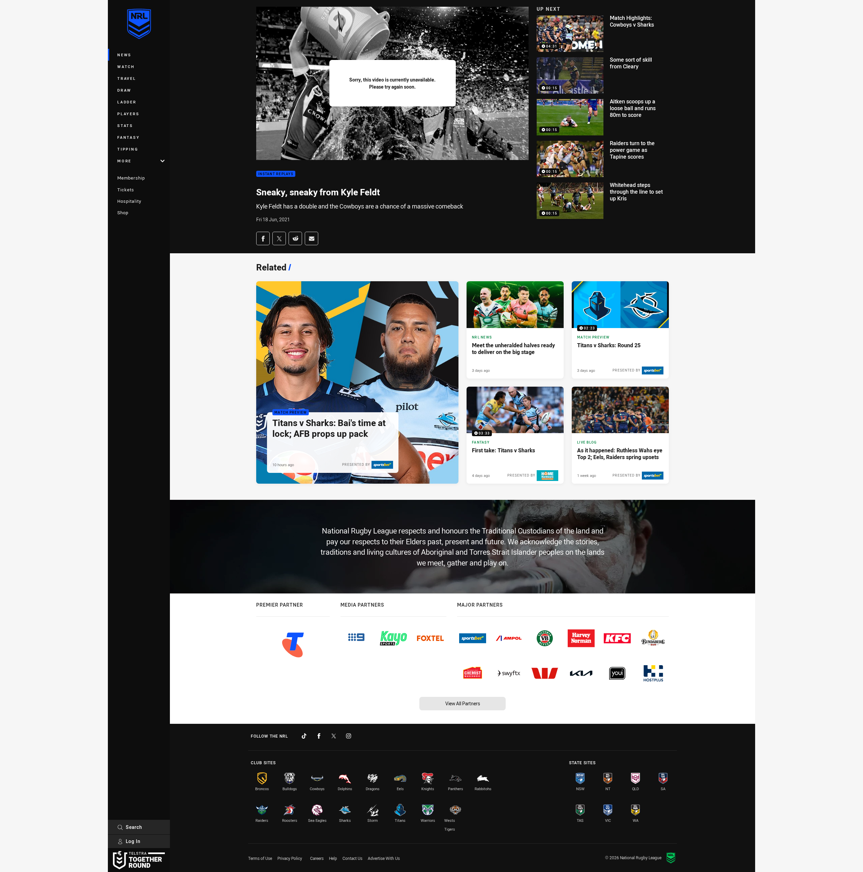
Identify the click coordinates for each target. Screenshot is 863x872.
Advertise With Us (384, 858)
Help (333, 858)
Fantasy (128, 137)
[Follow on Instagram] (348, 736)
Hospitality (129, 201)
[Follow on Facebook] (319, 736)
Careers (317, 858)
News (124, 54)
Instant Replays (275, 174)
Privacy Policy (289, 858)
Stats (125, 125)
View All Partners (462, 703)
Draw (124, 90)
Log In (133, 841)
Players (128, 113)
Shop (122, 212)
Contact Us (352, 858)
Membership (131, 178)
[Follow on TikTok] (304, 736)
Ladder (127, 101)
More (124, 160)
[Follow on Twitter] (333, 736)
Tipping (127, 149)
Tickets (125, 190)
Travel (126, 78)
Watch (126, 66)
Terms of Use (260, 858)
